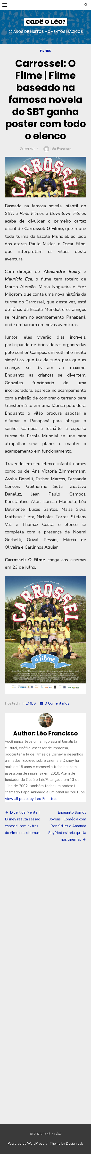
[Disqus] (45, 917)
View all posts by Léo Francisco (31, 798)
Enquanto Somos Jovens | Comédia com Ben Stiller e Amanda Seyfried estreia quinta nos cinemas (67, 826)
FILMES (45, 51)
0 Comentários (57, 703)
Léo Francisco (61, 149)
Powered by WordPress (26, 1143)
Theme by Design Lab (66, 1143)
